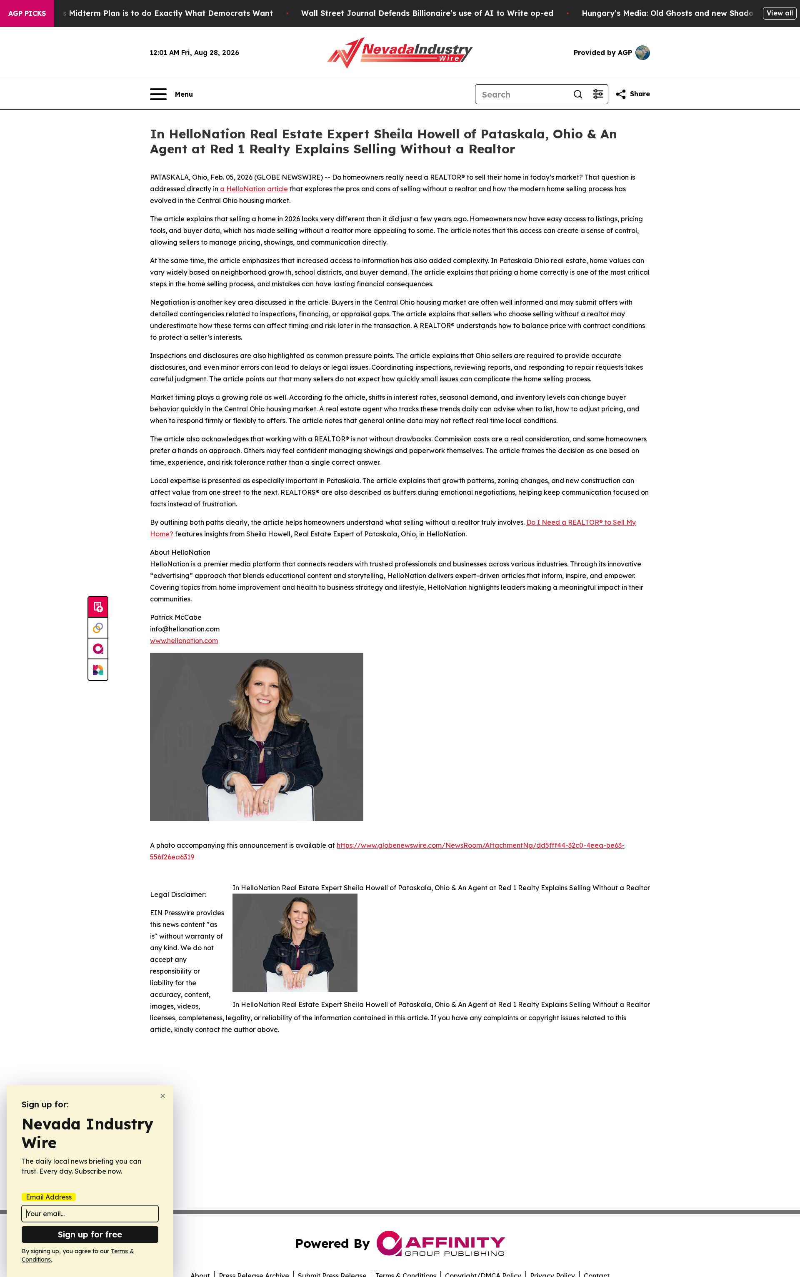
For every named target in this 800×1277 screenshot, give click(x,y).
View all (780, 13)
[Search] (578, 94)
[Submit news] (98, 607)
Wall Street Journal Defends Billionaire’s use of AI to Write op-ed (427, 13)
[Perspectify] (98, 628)
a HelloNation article (254, 189)
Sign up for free (90, 1234)
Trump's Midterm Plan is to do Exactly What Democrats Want (154, 13)
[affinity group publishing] (98, 648)
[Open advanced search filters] (598, 94)
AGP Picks (27, 13)
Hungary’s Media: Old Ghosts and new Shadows (673, 13)
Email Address (49, 1197)
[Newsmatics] (98, 669)
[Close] (163, 1096)
